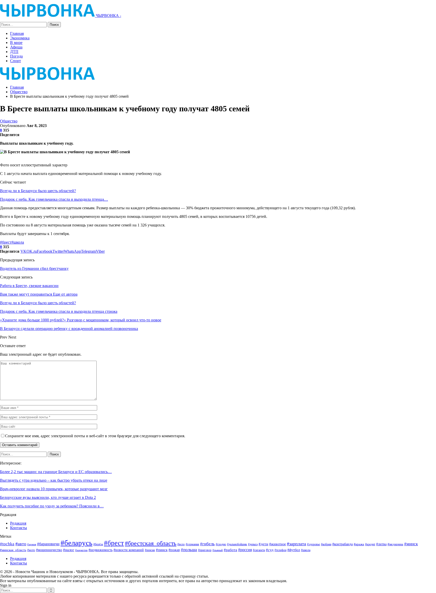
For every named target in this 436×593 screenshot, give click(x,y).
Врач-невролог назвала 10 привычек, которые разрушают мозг (54, 489)
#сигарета (259, 550)
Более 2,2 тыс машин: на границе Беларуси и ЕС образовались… (56, 472)
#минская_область (13, 550)
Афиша (16, 47)
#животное (277, 544)
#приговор (204, 550)
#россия (245, 550)
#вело (181, 544)
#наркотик (81, 550)
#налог (68, 550)
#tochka (7, 544)
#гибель (207, 544)
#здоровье (313, 544)
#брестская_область (150, 543)
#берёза (98, 544)
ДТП (14, 51)
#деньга (253, 544)
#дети (263, 544)
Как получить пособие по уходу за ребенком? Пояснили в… (52, 506)
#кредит (370, 544)
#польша (189, 549)
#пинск (162, 550)
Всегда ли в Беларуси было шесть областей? (38, 191)
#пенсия (150, 550)
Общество (8, 121)
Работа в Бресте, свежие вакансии (29, 285)
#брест (5, 242)
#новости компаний (129, 550)
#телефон (280, 550)
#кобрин (326, 544)
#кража (359, 544)
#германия (192, 544)
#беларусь (76, 543)
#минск (411, 544)
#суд (270, 550)
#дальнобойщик (237, 544)
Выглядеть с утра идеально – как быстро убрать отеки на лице (53, 480)
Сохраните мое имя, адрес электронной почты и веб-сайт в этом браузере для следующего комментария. (95, 436)
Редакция (18, 523)
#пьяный (217, 550)
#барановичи (48, 544)
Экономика (20, 38)
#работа (230, 550)
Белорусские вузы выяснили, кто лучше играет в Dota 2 (48, 497)
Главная (17, 33)
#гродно (221, 544)
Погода (16, 56)
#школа (17, 242)
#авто (20, 543)
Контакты (18, 528)
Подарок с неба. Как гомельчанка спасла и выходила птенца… (54, 199)
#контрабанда (342, 544)
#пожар (174, 550)
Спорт (15, 61)
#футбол (293, 550)
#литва (381, 544)
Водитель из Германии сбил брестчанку (34, 268)
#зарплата (296, 543)
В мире (16, 42)
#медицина (395, 544)
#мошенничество (49, 550)
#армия (31, 544)
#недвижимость (101, 550)
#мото (31, 550)
